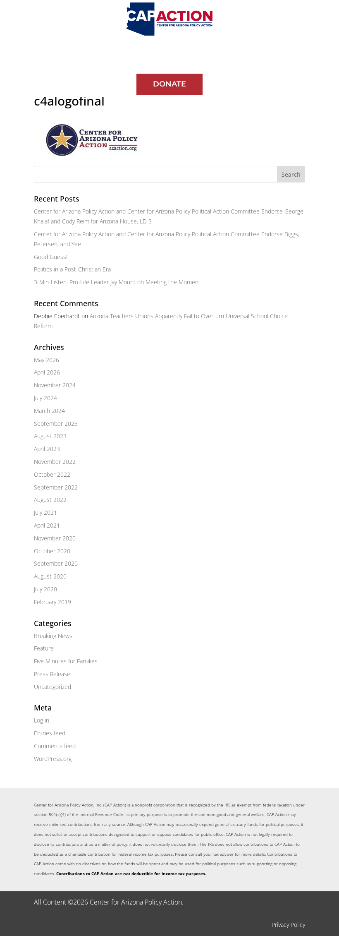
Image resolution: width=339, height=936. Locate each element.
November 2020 (55, 538)
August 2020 (50, 576)
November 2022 (55, 462)
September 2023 (56, 423)
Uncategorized (52, 687)
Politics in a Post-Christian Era (72, 269)
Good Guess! (50, 257)
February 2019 (52, 602)
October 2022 (52, 474)
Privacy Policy (288, 925)
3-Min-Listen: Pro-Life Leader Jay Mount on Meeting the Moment (117, 282)
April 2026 (47, 372)
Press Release (52, 674)
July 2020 (45, 589)
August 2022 (50, 500)
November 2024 (55, 385)
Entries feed (49, 733)
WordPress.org (53, 759)
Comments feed (55, 746)
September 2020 (56, 563)
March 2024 (49, 411)
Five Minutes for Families (66, 661)
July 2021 (45, 512)
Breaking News (53, 636)
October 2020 (52, 551)
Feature (44, 648)
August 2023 (50, 436)
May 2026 (46, 360)
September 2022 (56, 487)
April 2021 (47, 525)
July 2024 (45, 398)
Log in (41, 720)
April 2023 (47, 449)
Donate (169, 84)
